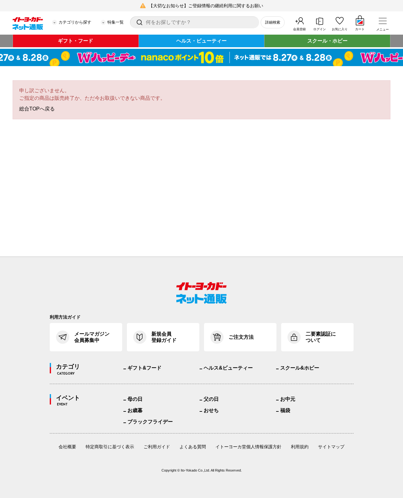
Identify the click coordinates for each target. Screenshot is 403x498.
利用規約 (300, 446)
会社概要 (67, 446)
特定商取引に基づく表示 (110, 446)
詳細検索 (272, 22)
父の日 (211, 399)
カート (360, 29)
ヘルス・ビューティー (201, 40)
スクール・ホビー (327, 40)
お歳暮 (135, 410)
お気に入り (340, 29)
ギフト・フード (75, 40)
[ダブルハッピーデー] (201, 57)
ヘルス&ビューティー (228, 368)
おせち (211, 410)
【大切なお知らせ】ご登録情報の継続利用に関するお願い (206, 5)
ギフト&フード (145, 368)
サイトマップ (331, 446)
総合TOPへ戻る (37, 108)
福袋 (285, 410)
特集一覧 (115, 22)
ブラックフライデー (150, 421)
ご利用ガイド (157, 446)
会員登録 (299, 29)
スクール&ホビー (299, 368)
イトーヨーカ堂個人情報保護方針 (248, 446)
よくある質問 (192, 446)
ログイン (319, 29)
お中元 (287, 399)
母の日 (135, 399)
